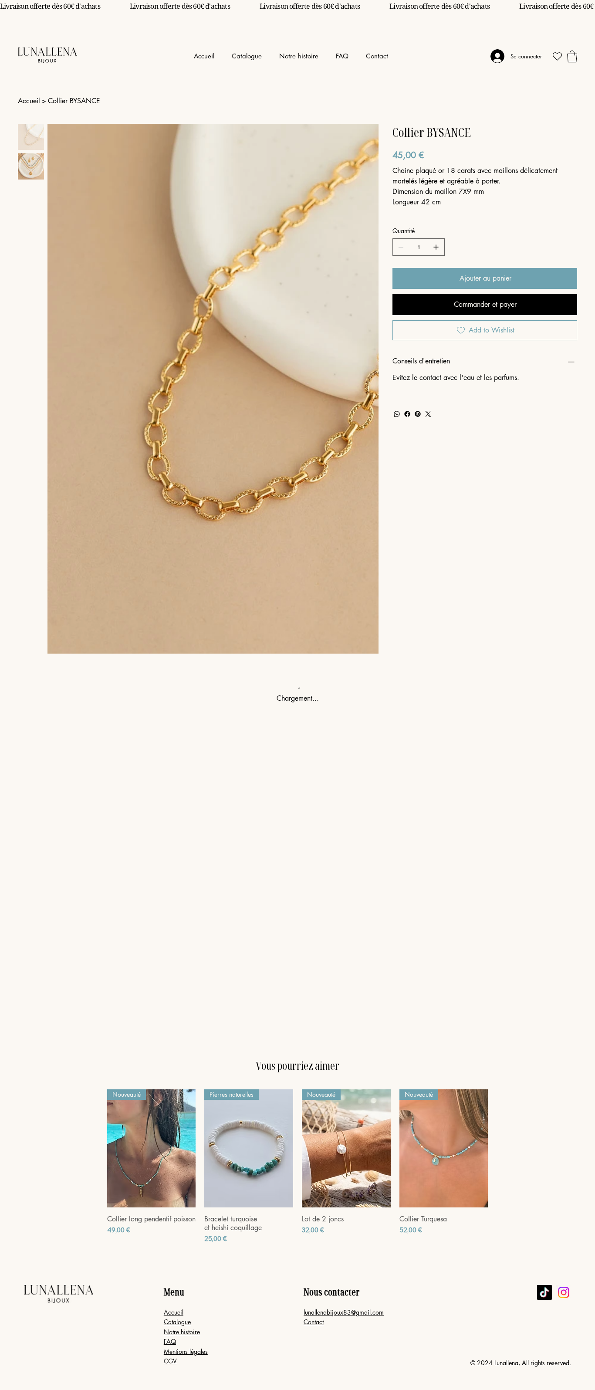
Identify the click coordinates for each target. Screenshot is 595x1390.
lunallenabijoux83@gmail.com (344, 1312)
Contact (314, 1322)
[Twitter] (428, 414)
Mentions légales (186, 1351)
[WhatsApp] (396, 414)
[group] (297, 1166)
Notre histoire (182, 1332)
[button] (246, 56)
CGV (170, 1361)
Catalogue (177, 1322)
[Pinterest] (417, 414)
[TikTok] (544, 1292)
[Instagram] (563, 1292)
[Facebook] (407, 414)
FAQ (170, 1341)
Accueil (173, 1312)
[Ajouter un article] (436, 247)
